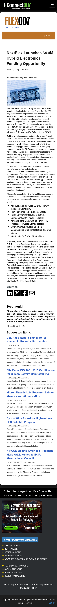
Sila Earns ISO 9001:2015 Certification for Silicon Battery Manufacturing (31, 372)
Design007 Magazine (15, 576)
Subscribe (10, 491)
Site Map (48, 584)
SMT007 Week (11, 549)
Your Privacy (21, 584)
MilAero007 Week (13, 555)
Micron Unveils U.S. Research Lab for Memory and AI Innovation (30, 394)
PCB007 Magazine (13, 572)
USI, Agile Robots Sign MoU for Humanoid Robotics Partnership (27, 339)
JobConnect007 (14, 495)
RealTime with (42, 491)
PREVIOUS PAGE (12, 27)
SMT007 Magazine (13, 569)
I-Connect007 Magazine (16, 565)
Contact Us (36, 584)
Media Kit (25, 588)
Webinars (46, 495)
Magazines (24, 491)
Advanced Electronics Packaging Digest (26, 559)
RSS (34, 588)
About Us (8, 584)
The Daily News (12, 545)
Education (32, 495)
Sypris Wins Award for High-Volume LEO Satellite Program (29, 420)
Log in (52, 602)
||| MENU (47, 35)
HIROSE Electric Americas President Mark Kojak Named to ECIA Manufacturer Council (30, 454)
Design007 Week (13, 552)
